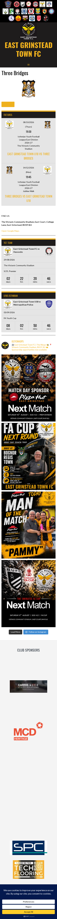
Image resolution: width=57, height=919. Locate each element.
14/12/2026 (28, 167)
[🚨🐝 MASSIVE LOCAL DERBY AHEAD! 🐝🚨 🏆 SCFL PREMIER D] (28, 388)
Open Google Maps (10, 231)
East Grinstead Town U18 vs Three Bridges (28, 156)
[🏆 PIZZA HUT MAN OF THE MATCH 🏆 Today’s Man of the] (28, 525)
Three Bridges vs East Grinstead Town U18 (28, 198)
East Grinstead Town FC (28, 49)
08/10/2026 (28, 122)
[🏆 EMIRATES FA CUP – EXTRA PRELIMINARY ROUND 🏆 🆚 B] (28, 593)
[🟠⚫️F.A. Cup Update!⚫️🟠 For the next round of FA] (28, 456)
